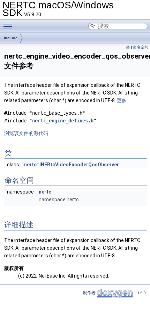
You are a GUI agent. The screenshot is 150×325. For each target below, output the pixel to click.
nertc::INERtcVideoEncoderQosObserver (71, 164)
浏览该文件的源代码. (26, 133)
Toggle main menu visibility (9, 26)
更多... (123, 100)
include (10, 38)
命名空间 (140, 47)
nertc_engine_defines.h (62, 120)
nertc (45, 192)
